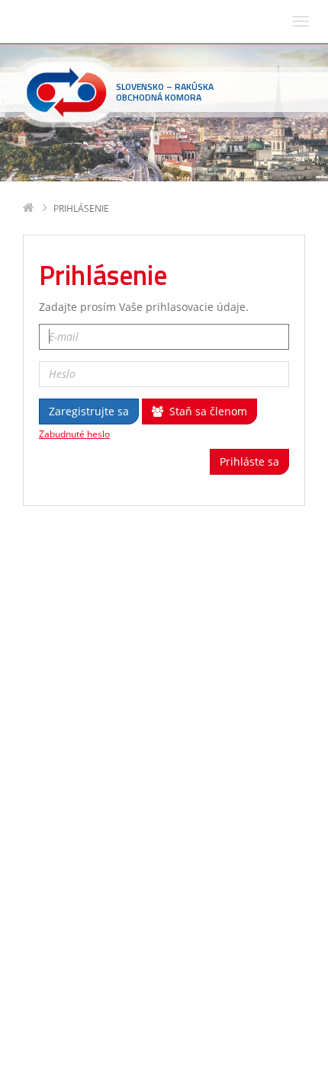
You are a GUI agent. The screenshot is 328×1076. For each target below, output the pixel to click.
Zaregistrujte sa (89, 411)
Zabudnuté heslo (74, 434)
